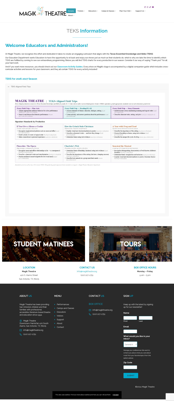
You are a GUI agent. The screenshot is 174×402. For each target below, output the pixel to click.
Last (141, 321)
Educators (92, 11)
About (70, 15)
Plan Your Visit (125, 11)
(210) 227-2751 (29, 334)
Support (60, 319)
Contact (60, 327)
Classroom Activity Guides (70, 67)
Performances (63, 304)
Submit (130, 375)
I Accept (116, 395)
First (126, 321)
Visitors (60, 316)
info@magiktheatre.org (87, 271)
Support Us (140, 11)
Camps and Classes (65, 308)
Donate (71, 11)
